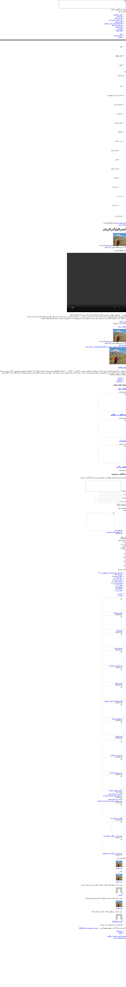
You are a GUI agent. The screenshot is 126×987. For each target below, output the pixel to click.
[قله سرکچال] (112, 681)
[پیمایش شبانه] (112, 646)
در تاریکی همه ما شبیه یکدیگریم (112, 795)
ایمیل (124, 498)
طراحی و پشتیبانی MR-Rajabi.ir (88, 928)
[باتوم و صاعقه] (112, 611)
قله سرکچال (118, 22)
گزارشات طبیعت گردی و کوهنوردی (111, 573)
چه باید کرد (115, 205)
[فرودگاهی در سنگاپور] (112, 411)
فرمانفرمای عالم (117, 25)
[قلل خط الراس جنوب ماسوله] (112, 699)
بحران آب (122, 441)
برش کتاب (115, 187)
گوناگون (119, 132)
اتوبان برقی (122, 389)
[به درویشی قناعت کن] (112, 771)
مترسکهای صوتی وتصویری (114, 532)
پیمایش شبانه (118, 18)
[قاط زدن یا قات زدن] (112, 816)
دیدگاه (123, 491)
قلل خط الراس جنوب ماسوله (113, 23)
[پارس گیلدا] (122, 75)
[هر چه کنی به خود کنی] (112, 664)
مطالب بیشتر (122, 326)
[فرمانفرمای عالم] (112, 717)
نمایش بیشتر (122, 345)
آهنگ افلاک (119, 30)
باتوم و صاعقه (118, 14)
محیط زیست (115, 150)
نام (125, 494)
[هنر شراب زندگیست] (112, 753)
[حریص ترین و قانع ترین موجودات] (112, 851)
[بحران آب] (112, 437)
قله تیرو (120, 29)
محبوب (120, 595)
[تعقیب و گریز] (112, 463)
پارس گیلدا (122, 321)
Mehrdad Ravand (117, 921)
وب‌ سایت (123, 501)
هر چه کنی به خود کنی (115, 20)
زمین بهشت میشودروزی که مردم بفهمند (110, 801)
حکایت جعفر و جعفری (115, 790)
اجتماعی (116, 178)
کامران (120, 895)
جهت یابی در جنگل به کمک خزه (112, 836)
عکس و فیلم (118, 123)
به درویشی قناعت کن (115, 773)
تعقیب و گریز (121, 467)
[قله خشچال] (112, 734)
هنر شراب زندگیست (116, 755)
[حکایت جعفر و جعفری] (112, 788)
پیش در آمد (119, 590)
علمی (117, 159)
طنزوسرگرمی (117, 104)
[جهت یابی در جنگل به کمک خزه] (117, 834)
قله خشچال (118, 27)
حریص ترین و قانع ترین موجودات (112, 853)
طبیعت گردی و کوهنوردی (114, 95)
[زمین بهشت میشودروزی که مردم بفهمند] (115, 799)
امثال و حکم (118, 580)
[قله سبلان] (112, 629)
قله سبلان (119, 16)
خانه (121, 86)
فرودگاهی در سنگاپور (118, 415)
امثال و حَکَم (115, 168)
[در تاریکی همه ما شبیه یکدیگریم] (115, 794)
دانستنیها (119, 113)
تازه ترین (119, 593)
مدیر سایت (109, 245)
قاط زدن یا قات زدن (116, 818)
